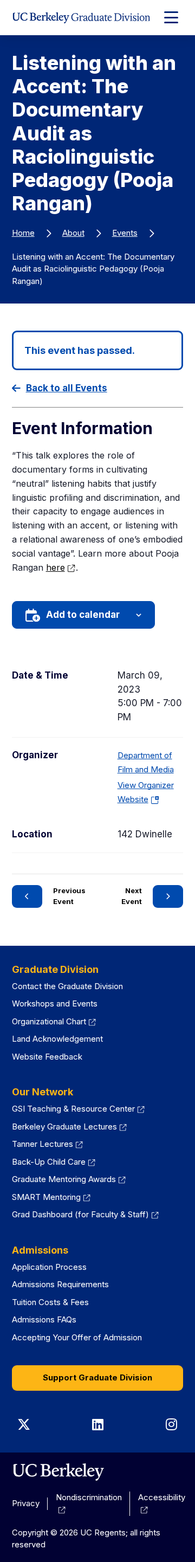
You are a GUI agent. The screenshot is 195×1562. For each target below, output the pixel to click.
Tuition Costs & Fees (50, 1302)
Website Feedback (47, 1056)
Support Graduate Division (97, 1377)
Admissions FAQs (44, 1319)
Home (23, 233)
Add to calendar (83, 614)
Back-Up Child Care (49, 1162)
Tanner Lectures (42, 1144)
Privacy (26, 1503)
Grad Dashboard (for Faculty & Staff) (80, 1214)
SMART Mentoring (46, 1197)
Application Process (49, 1267)
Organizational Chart (49, 1021)
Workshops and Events (55, 1003)
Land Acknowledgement (57, 1039)
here (55, 567)
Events (125, 233)
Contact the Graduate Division (67, 986)
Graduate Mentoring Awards (64, 1179)
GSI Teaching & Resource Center (73, 1108)
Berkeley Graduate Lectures (64, 1126)
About (73, 233)
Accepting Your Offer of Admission (77, 1337)
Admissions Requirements (60, 1284)
